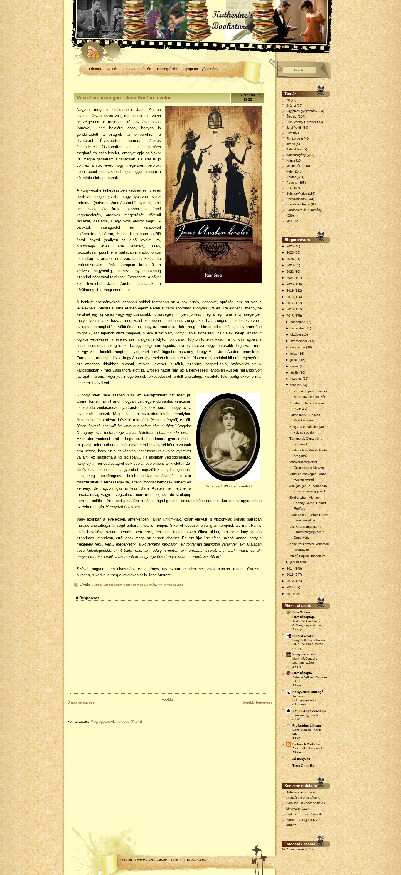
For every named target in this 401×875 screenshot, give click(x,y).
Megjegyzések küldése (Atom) (116, 721)
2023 (290, 265)
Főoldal (95, 69)
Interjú (290, 144)
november (298, 328)
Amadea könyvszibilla (309, 710)
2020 (290, 284)
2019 (290, 290)
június (294, 360)
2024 (290, 259)
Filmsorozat (294, 138)
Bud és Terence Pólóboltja (304, 814)
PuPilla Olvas (302, 636)
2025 (290, 252)
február (295, 385)
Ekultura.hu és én (137, 69)
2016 (290, 309)
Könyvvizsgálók (304, 654)
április (294, 372)
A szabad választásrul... (308, 748)
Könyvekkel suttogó (308, 692)
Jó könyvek (301, 759)
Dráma (291, 105)
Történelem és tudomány (140, 584)
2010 (290, 593)
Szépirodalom (112, 584)
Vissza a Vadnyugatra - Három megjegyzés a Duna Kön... (306, 532)
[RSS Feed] (90, 50)
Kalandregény (296, 155)
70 (288, 100)
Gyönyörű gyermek (305, 715)
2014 (290, 568)
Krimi (289, 160)
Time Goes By (303, 765)
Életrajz (97, 584)
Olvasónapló (302, 673)
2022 (290, 271)
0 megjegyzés (173, 584)
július (294, 353)
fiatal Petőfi (293, 127)
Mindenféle (293, 166)
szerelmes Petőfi (298, 204)
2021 (290, 278)
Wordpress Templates (153, 859)
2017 (290, 303)
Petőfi (290, 171)
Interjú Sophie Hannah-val (307, 556)
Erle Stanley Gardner (301, 122)
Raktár (112, 69)
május (295, 366)
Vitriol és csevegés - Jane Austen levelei (123, 98)
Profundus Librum (306, 725)
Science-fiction (296, 193)
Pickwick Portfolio (306, 744)
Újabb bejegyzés (80, 702)
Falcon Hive (199, 859)
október (296, 334)
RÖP (289, 188)
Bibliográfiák (167, 69)
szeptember (299, 341)
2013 (290, 574)
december (298, 322)
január (295, 562)
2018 (290, 297)
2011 (290, 587)
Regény (291, 182)
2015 (290, 315)
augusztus (298, 347)
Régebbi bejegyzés (256, 702)
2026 (290, 246)
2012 (290, 581)
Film (289, 133)
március (296, 378)
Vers (289, 220)
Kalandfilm (293, 149)
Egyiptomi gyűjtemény (200, 69)
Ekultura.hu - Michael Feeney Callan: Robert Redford (307, 503)
